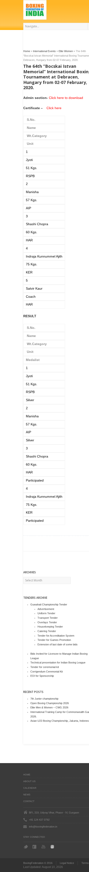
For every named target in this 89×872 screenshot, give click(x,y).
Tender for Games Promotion (54, 639)
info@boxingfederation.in (43, 826)
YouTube (44, 846)
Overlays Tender (47, 622)
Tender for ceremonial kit (44, 667)
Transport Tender (47, 617)
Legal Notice (67, 863)
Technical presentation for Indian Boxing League (57, 662)
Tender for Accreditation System (55, 635)
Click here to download (66, 98)
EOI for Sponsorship (42, 675)
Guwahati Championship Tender (48, 604)
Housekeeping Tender (50, 626)
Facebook (35, 847)
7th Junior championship (44, 698)
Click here (54, 108)
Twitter (25, 846)
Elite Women (66, 51)
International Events (44, 51)
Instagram (53, 846)
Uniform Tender (46, 613)
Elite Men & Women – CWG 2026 (49, 707)
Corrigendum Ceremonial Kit (46, 671)
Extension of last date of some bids (57, 644)
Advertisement (45, 609)
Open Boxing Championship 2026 (49, 703)
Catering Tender (46, 631)
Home (26, 51)
